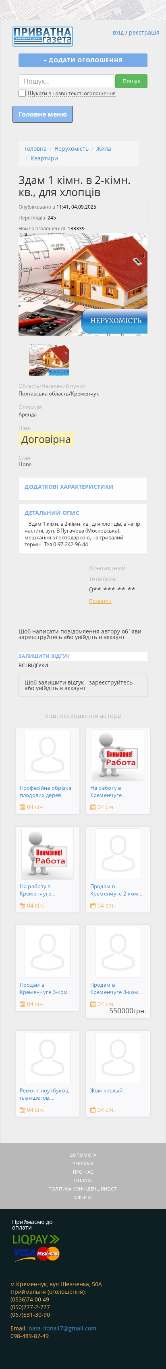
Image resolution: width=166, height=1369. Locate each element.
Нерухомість (71, 148)
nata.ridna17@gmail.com (62, 1328)
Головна (36, 148)
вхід (118, 32)
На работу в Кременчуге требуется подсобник (106, 792)
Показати (100, 601)
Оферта (83, 1197)
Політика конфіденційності (83, 1189)
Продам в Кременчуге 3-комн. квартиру (46, 989)
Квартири (44, 158)
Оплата (83, 1180)
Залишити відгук (44, 656)
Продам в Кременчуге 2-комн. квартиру (116, 890)
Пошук (131, 81)
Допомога (83, 1155)
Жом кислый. (107, 1090)
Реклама (83, 1163)
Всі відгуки (33, 665)
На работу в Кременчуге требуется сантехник (47, 890)
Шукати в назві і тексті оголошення (72, 93)
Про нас (83, 1172)
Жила (103, 148)
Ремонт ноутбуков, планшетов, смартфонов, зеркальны (45, 1094)
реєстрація (144, 32)
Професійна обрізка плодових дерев (45, 792)
